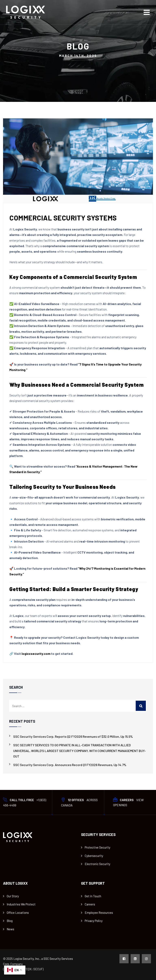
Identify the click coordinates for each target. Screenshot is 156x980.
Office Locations (18, 912)
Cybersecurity (94, 856)
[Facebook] (124, 958)
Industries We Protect (21, 904)
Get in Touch (93, 896)
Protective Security (97, 847)
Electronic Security (97, 864)
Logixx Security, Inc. (26, 958)
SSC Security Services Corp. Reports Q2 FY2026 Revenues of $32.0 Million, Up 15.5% (73, 736)
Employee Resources (99, 912)
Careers (90, 904)
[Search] (141, 706)
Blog (10, 921)
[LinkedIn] (135, 958)
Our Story (13, 896)
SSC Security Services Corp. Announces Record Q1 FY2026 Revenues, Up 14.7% (69, 765)
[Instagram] (146, 958)
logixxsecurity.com (36, 653)
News (10, 929)
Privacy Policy (94, 921)
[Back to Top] (147, 973)
